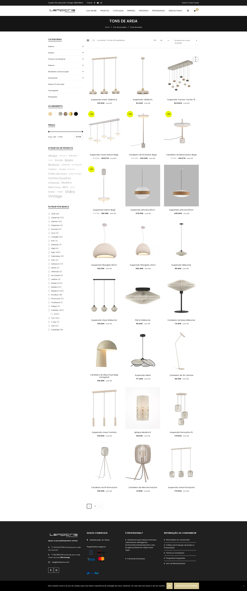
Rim (65, 187)
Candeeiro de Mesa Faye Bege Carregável (104, 376)
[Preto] (76, 114)
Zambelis (55, 330)
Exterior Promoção (56, 84)
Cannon (65, 164)
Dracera (71, 169)
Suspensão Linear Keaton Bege (104, 154)
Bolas (69, 160)
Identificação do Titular (100, 540)
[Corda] (66, 114)
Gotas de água (75, 174)
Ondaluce (55, 302)
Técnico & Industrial (56, 59)
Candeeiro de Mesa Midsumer (181, 320)
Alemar (54, 221)
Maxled (54, 287)
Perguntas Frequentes (175, 558)
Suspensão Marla (143, 375)
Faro (53, 260)
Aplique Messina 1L (142, 432)
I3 (54, 314)
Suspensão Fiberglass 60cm (104, 265)
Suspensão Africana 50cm (143, 210)
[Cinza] (60, 114)
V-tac (53, 322)
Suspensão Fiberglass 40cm (143, 265)
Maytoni (54, 291)
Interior (51, 46)
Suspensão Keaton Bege (104, 210)
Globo (54, 268)
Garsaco (55, 264)
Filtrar (78, 137)
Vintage (55, 196)
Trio (53, 318)
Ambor (50, 160)
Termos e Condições (175, 553)
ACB (53, 214)
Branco (53, 165)
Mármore (54, 187)
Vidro (70, 192)
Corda (62, 169)
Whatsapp (65, 557)
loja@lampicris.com (60, 562)
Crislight (54, 237)
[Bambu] (50, 114)
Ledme (54, 279)
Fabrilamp (55, 256)
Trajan (60, 191)
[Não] (243, 586)
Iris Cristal (55, 275)
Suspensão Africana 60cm (181, 210)
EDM (53, 248)
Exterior (51, 65)
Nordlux (54, 295)
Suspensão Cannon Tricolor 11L (181, 99)
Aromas (54, 229)
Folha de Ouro (57, 174)
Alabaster (73, 155)
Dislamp (54, 245)
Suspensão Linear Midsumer (104, 320)
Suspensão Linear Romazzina (181, 487)
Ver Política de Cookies (186, 586)
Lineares (53, 183)
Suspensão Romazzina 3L (181, 432)
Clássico (52, 169)
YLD (52, 326)
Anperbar (55, 225)
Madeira (66, 182)
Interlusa (55, 272)
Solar (51, 192)
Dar (52, 241)
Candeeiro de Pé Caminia (181, 375)
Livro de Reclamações (175, 563)
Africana (63, 156)
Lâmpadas (53, 78)
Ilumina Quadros (59, 178)
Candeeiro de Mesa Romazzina (143, 487)
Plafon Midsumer (143, 320)
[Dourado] (71, 114)
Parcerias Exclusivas (136, 558)
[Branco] (55, 114)
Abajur (53, 156)
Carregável (53, 90)
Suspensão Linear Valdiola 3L (104, 99)
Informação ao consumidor (178, 540)
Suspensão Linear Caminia (104, 432)
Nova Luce (55, 298)
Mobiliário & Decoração (58, 71)
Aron (53, 233)
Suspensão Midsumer (181, 265)
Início (107, 27)
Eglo (53, 252)
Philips (54, 306)
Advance (55, 218)
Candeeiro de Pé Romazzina (104, 487)
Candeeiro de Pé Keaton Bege (143, 154)
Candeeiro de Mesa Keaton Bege (181, 154)
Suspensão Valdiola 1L (143, 99)
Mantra (54, 283)
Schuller (54, 310)
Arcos (59, 160)
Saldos (51, 53)
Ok (169, 586)
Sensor (72, 187)
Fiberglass (52, 97)
